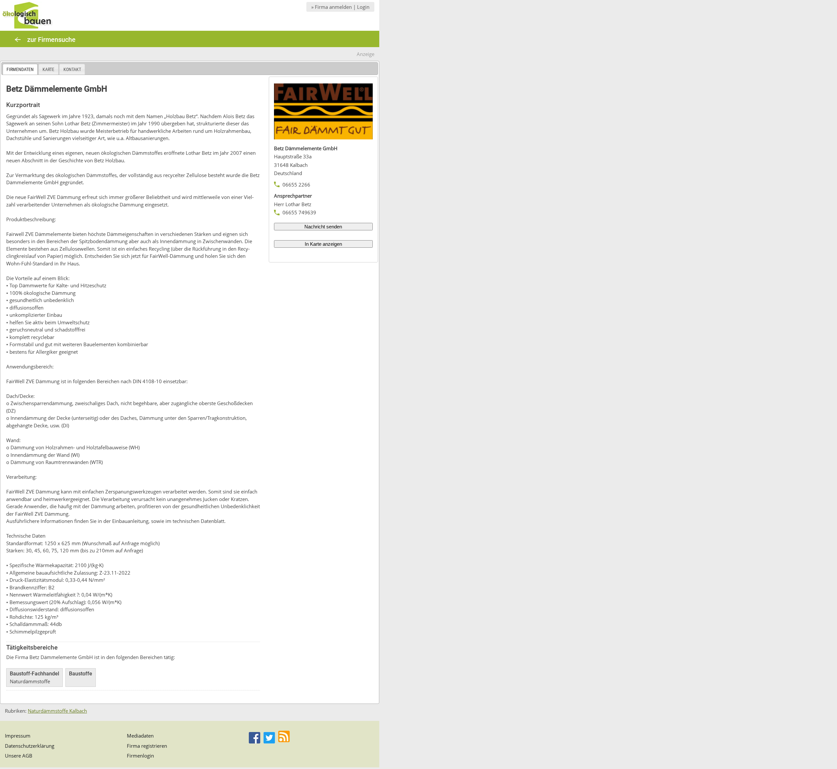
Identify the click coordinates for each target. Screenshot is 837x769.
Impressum (17, 735)
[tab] (20, 69)
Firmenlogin (140, 755)
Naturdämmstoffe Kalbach (57, 710)
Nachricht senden (323, 226)
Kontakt (72, 69)
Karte (48, 69)
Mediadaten (140, 735)
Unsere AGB (18, 755)
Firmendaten (20, 69)
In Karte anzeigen (323, 244)
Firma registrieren (147, 745)
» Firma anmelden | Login (340, 7)
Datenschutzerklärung (29, 745)
